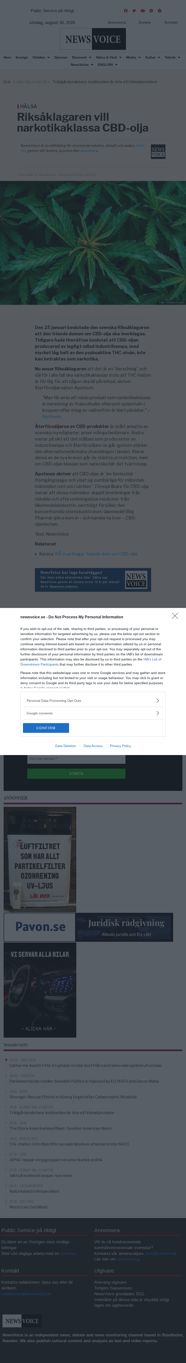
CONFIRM (46, 728)
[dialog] (93, 681)
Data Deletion (65, 746)
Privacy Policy (120, 746)
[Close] (176, 617)
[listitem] (93, 700)
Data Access (93, 746)
